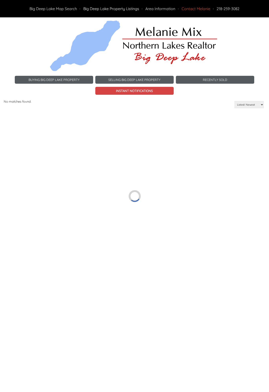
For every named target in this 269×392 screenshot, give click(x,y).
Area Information (160, 8)
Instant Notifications (134, 91)
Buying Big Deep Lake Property (54, 80)
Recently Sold (215, 80)
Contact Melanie (196, 8)
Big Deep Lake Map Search (53, 8)
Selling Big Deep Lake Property (134, 80)
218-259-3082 (228, 8)
